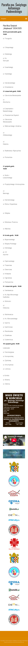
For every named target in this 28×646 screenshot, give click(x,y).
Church (5, 642)
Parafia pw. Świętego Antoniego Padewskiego (14, 8)
